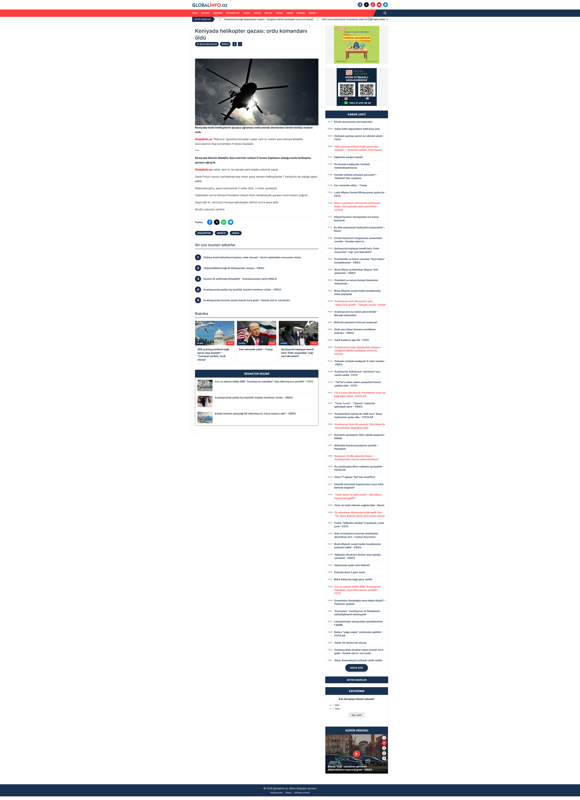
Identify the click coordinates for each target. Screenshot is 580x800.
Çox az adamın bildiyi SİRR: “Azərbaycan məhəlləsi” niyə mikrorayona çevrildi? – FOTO (264, 381)
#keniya (221, 233)
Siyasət (205, 13)
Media (290, 13)
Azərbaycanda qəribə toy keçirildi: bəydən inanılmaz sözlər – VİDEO (254, 397)
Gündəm (217, 13)
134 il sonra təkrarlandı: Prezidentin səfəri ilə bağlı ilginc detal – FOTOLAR (250, 19)
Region (268, 13)
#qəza (235, 233)
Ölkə (195, 13)
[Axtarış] (385, 13)
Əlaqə (288, 792)
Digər (312, 13)
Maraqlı (300, 13)
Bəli (337, 705)
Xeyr (337, 708)
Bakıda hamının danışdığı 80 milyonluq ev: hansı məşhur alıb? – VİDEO (255, 413)
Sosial (246, 13)
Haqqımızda (276, 792)
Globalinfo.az (203, 139)
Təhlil (279, 13)
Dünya (257, 13)
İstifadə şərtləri (302, 792)
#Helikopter (204, 233)
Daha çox (356, 667)
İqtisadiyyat (233, 13)
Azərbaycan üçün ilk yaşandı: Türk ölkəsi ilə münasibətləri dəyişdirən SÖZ (334, 19)
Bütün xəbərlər (356, 680)
